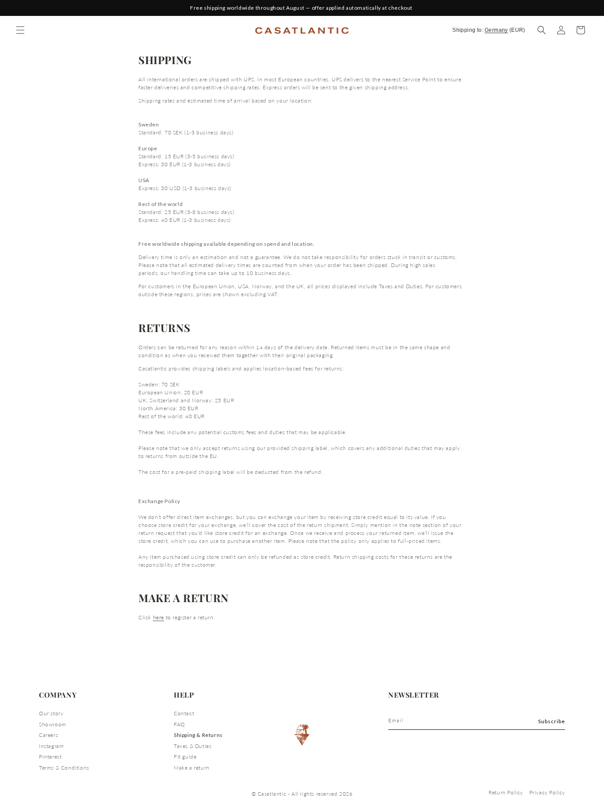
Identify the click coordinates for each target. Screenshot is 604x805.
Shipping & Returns (198, 735)
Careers (48, 735)
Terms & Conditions (64, 767)
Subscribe (551, 721)
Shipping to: (488, 30)
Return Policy (506, 792)
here (158, 617)
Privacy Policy (547, 792)
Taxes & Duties (192, 746)
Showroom (52, 724)
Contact (184, 713)
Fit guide (185, 756)
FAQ (179, 724)
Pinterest (50, 756)
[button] (541, 30)
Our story (51, 713)
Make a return (192, 767)
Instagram (51, 746)
